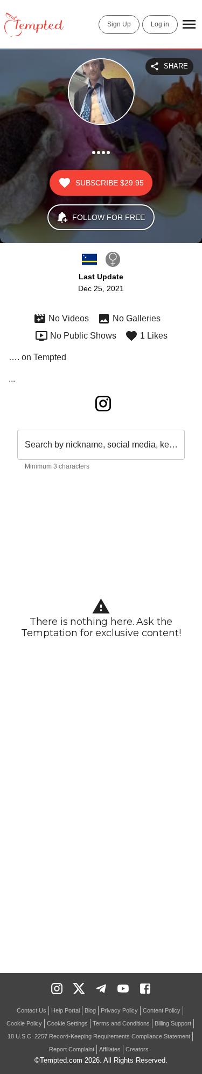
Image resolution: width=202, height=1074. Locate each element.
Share (176, 66)
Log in (160, 24)
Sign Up (119, 24)
